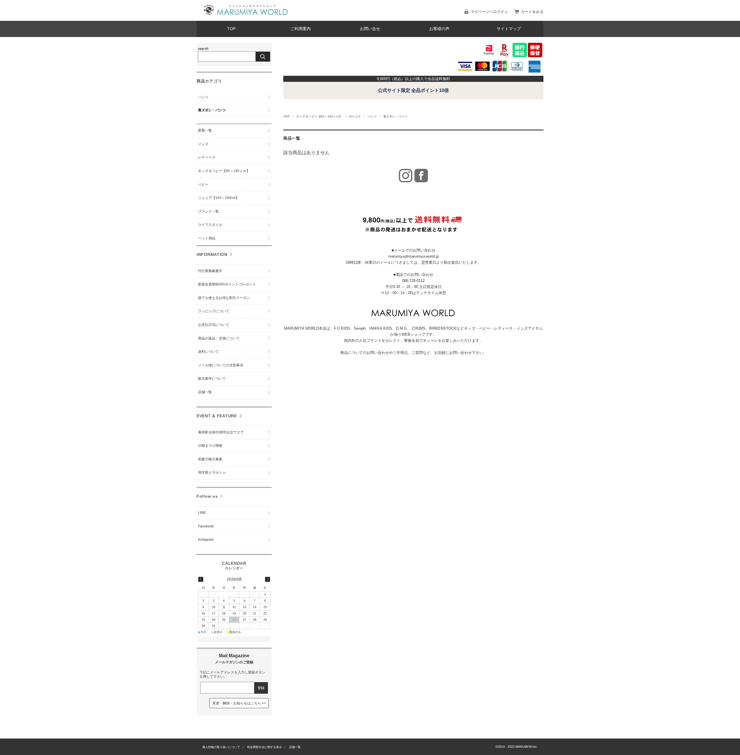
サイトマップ (509, 29)
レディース (206, 157)
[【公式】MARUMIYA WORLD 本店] (246, 16)
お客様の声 (439, 29)
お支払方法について (213, 325)
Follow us (207, 496)
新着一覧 (205, 130)
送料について (208, 352)
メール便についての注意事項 (220, 365)
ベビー (203, 184)
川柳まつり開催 (210, 446)
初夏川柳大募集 (210, 459)
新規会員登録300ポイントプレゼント (227, 284)
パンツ (372, 116)
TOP (231, 29)
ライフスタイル (210, 225)
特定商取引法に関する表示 (264, 747)
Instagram (206, 540)
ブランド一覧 (208, 211)
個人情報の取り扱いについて (221, 747)
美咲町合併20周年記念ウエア (221, 432)
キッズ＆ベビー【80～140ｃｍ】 (319, 116)
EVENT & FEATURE (217, 416)
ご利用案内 (301, 29)
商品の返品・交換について (219, 338)
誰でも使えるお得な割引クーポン (224, 298)
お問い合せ (370, 29)
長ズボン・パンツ (212, 110)
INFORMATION (212, 254)
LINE (202, 513)
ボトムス (355, 116)
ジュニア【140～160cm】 (218, 198)
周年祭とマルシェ (212, 472)
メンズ (203, 144)
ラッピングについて (213, 311)
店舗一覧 (205, 392)
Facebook (206, 526)
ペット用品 (206, 238)
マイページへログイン (489, 12)
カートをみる (532, 12)
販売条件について (212, 378)
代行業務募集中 (210, 271)
